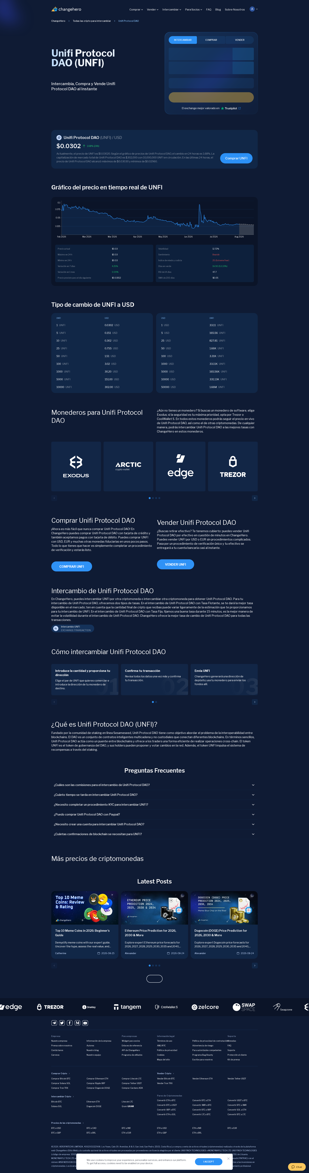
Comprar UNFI (236, 158)
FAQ (208, 9)
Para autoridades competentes (206, 1050)
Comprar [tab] (211, 40)
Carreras (55, 1055)
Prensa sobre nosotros (61, 1045)
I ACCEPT (208, 1161)
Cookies (160, 1055)
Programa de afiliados (132, 1055)
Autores (90, 1045)
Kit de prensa (234, 1059)
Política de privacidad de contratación (210, 1041)
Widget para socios (131, 1041)
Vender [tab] (239, 40)
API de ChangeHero (131, 1050)
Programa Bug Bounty (202, 1055)
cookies (99, 1160)
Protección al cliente (237, 1055)
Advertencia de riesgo (202, 1045)
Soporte (231, 1050)
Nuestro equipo (94, 1055)
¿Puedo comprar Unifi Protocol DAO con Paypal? (87, 814)
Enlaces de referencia (132, 1045)
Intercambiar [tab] (183, 40)
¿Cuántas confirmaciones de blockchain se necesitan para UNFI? (98, 834)
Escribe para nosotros (202, 1059)
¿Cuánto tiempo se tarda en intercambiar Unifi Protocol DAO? (96, 794)
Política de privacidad (167, 1050)
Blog (218, 9)
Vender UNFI (175, 564)
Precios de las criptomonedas (66, 1123)
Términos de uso (164, 1041)
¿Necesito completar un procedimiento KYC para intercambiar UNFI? (101, 804)
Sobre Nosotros (235, 9)
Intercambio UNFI (70, 626)
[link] (128, 21)
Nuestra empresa (59, 1041)
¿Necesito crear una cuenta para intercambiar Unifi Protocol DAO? (99, 824)
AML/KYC (161, 1045)
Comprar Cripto (59, 1073)
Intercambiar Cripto (61, 1096)
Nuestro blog (93, 1050)
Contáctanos (57, 1050)
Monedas (232, 1041)
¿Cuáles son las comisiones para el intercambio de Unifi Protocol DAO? (102, 785)
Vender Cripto (164, 1073)
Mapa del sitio (163, 1059)
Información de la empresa (99, 1041)
